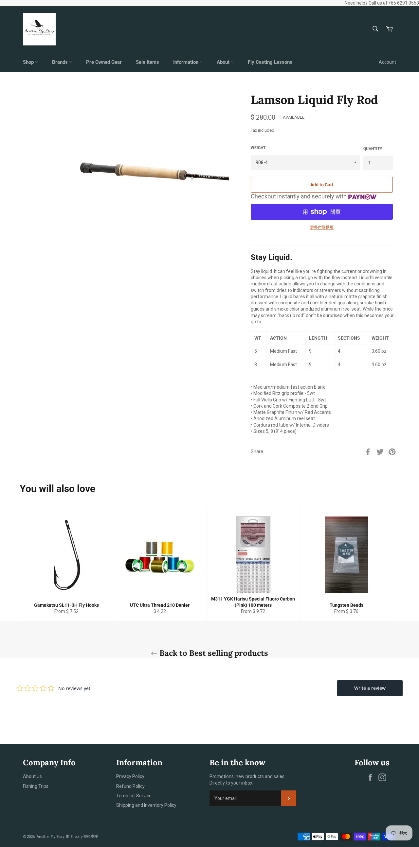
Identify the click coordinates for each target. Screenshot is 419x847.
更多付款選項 (322, 227)
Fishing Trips (35, 786)
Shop (29, 62)
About (224, 62)
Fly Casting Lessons (270, 62)
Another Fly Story (50, 837)
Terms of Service (134, 795)
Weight (258, 147)
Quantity (372, 148)
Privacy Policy (130, 776)
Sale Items (147, 62)
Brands (60, 62)
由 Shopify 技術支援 (82, 837)
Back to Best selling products (212, 653)
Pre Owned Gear (104, 62)
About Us (32, 776)
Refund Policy (130, 786)
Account (387, 62)
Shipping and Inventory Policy (146, 805)
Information (186, 62)
